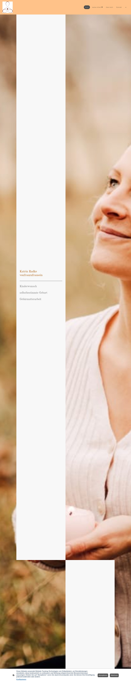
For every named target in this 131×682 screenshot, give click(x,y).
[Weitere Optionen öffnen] (126, 7)
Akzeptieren (103, 675)
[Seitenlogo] (7, 7)
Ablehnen (114, 675)
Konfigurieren (21, 679)
